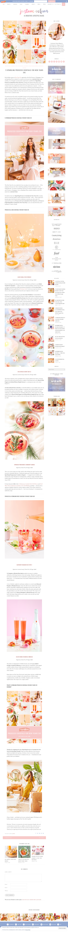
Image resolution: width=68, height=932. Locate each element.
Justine (14, 833)
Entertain (7, 65)
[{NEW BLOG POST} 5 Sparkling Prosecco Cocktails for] (11, 917)
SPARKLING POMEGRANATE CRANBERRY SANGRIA (24, 465)
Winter (24, 67)
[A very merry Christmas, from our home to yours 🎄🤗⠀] (26, 917)
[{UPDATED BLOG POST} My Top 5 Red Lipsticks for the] (64, 917)
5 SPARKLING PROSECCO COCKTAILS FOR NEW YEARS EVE (60, 319)
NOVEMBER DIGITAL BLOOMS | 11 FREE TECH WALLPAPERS (60, 353)
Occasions (20, 65)
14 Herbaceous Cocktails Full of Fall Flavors (28, 484)
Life (3, 4)
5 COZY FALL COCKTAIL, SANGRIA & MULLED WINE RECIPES (60, 283)
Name (6, 884)
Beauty (8, 4)
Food (21, 4)
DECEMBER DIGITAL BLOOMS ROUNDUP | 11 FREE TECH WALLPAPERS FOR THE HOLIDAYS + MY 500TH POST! (60, 329)
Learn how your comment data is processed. (31, 899)
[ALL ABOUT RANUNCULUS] (52, 411)
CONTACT (50, 4)
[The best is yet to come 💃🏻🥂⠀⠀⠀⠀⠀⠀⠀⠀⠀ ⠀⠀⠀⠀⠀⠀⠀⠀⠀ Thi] (4, 917)
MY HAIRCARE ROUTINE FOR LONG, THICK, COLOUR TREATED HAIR (59, 302)
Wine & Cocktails (39, 65)
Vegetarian (32, 65)
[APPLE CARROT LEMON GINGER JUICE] (61, 402)
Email (6, 887)
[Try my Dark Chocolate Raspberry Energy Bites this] (41, 917)
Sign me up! (51, 1)
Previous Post (8, 837)
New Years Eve (18, 77)
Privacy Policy (27, 929)
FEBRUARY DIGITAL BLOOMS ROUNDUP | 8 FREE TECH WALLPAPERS (37, 858)
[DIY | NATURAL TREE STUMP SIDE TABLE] (52, 402)
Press (44, 4)
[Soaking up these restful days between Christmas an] (19, 917)
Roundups (26, 65)
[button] (34, 1)
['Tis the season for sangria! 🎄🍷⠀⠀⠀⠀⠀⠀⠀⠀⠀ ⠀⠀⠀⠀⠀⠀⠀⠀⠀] (56, 917)
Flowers (27, 4)
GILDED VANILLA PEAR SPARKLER (24, 277)
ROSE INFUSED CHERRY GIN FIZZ (24, 372)
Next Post (41, 837)
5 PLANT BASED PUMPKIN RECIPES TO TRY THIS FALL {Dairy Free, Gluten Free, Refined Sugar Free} (60, 292)
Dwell (39, 4)
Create (33, 4)
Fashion (15, 4)
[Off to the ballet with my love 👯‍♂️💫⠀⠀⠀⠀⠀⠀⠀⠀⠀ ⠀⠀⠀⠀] (49, 917)
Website (6, 890)
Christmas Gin (23, 289)
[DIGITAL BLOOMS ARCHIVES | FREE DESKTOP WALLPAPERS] (61, 411)
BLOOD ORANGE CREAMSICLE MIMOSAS (24, 657)
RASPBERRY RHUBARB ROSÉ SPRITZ (24, 565)
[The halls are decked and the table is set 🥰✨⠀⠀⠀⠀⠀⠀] (34, 917)
